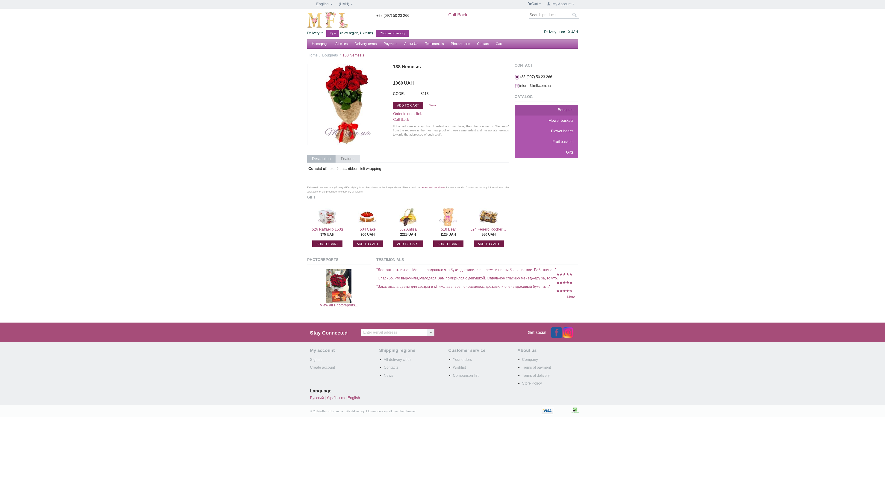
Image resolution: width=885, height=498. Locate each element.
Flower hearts (562, 131)
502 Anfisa (408, 229)
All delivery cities (397, 360)
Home (313, 55)
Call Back (457, 14)
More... (572, 297)
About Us (411, 44)
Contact (483, 44)
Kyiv (333, 33)
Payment (390, 44)
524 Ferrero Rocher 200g (488, 229)
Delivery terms (366, 44)
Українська (336, 398)
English (354, 398)
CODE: (399, 94)
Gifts (569, 152)
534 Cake (368, 229)
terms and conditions (433, 187)
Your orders (462, 360)
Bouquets (330, 55)
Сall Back (401, 120)
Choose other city (392, 33)
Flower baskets (561, 120)
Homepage (320, 44)
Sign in (316, 360)
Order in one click (407, 114)
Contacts (391, 367)
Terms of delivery (536, 375)
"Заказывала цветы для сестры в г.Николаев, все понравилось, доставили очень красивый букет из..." (463, 286)
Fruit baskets (562, 142)
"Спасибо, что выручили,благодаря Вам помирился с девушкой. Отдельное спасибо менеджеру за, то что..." (468, 278)
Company (530, 360)
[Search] (574, 15)
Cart (499, 44)
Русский (317, 398)
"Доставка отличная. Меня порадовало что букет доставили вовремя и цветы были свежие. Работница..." (466, 270)
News (388, 375)
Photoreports (460, 44)
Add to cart (408, 105)
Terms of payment (536, 367)
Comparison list (465, 375)
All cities (341, 44)
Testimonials (434, 44)
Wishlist (459, 367)
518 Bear (448, 229)
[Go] (430, 332)
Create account (322, 367)
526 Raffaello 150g (327, 229)
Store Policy (532, 383)
